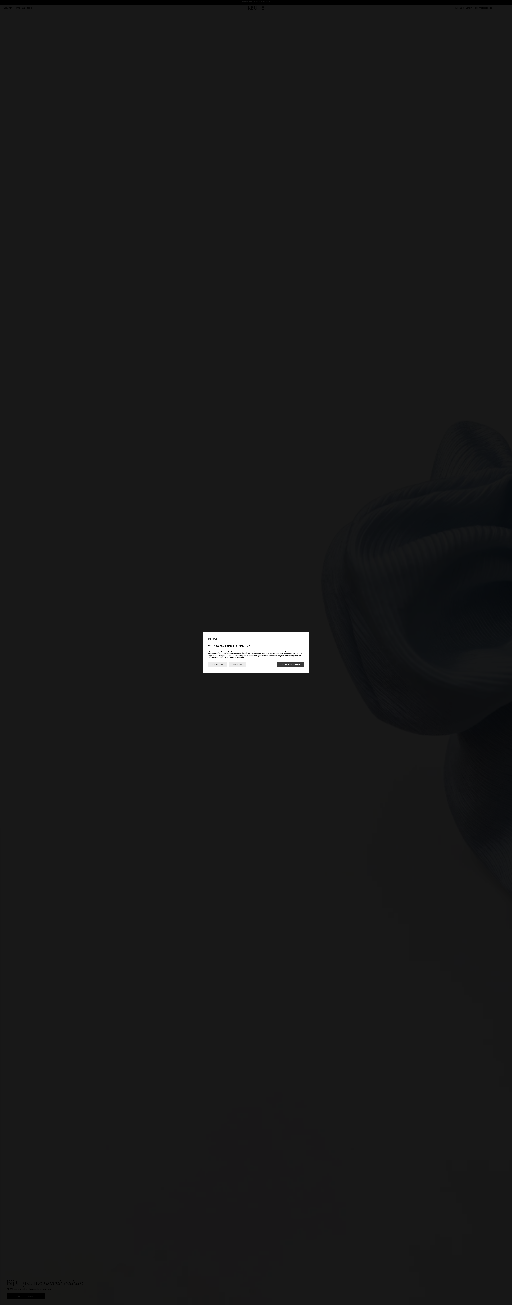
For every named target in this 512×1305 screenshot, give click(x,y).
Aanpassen (217, 664)
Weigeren (237, 664)
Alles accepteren (291, 664)
